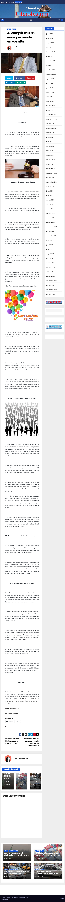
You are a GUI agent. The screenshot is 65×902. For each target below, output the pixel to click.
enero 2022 (50, 272)
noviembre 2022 (51, 227)
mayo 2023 (50, 200)
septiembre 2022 (51, 236)
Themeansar (4, 899)
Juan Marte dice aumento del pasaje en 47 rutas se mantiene (46, 873)
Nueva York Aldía (13, 850)
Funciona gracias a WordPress (9, 897)
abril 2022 (49, 258)
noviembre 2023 (51, 173)
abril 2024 (49, 150)
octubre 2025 (50, 70)
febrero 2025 (50, 106)
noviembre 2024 (51, 119)
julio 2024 (49, 137)
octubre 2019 (50, 294)
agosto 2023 (50, 186)
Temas (13, 29)
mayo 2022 (50, 254)
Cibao (41, 850)
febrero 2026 (50, 52)
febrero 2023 (50, 213)
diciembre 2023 (51, 168)
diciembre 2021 (51, 276)
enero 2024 (50, 164)
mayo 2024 (50, 146)
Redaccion (19, 47)
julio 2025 (49, 83)
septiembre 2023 (51, 182)
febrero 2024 (50, 159)
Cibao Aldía (32, 8)
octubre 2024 (50, 124)
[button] (59, 20)
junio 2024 (49, 141)
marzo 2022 (50, 263)
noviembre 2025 (51, 65)
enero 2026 (50, 56)
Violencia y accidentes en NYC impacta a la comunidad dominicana (16, 873)
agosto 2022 (50, 240)
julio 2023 (49, 191)
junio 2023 (49, 195)
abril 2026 (49, 47)
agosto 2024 (50, 133)
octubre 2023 (50, 177)
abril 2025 (49, 97)
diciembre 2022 (51, 222)
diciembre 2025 (51, 61)
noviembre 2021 (51, 281)
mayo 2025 (50, 92)
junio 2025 (49, 88)
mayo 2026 (50, 43)
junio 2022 (49, 249)
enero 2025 (50, 110)
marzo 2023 (50, 209)
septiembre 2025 (51, 74)
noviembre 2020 (51, 290)
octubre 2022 (50, 231)
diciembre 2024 (51, 115)
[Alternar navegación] (31, 20)
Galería (62, 898)
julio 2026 (49, 34)
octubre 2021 (50, 285)
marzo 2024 (50, 155)
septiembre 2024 (51, 128)
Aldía (9, 29)
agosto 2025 (50, 79)
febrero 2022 (50, 267)
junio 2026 (49, 38)
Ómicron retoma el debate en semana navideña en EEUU (12, 741)
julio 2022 (49, 245)
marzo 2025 (50, 101)
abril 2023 (49, 204)
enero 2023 (50, 218)
